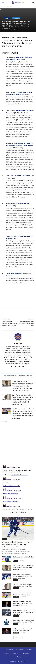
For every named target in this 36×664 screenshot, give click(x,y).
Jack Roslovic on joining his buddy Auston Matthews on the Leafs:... (22, 585)
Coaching (29, 649)
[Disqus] (18, 486)
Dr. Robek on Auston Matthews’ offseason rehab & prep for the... (22, 594)
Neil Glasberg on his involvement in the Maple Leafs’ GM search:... (23, 630)
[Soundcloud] (20, 366)
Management (19, 649)
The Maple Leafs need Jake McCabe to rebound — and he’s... (23, 558)
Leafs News (9, 6)
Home (2, 6)
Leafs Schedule (9, 649)
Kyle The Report (16, 273)
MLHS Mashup (16, 18)
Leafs (21, 64)
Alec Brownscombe (6, 546)
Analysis (4, 538)
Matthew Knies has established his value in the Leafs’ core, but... (17, 543)
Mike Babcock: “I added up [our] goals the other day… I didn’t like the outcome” (19, 145)
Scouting (6, 653)
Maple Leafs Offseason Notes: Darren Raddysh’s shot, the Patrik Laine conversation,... (22, 576)
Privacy (19, 657)
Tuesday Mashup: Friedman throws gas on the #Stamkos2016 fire (9, 323)
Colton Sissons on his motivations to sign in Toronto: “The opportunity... (23, 566)
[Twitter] (23, 366)
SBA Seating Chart (27, 653)
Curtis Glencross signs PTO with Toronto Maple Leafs (26, 323)
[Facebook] (12, 366)
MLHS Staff (7, 29)
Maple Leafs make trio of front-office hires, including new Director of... (23, 621)
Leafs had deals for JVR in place (20, 176)
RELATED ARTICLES (10, 375)
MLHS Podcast (16, 605)
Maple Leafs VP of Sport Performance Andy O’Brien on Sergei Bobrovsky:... (23, 612)
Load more (17, 637)
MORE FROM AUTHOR (25, 375)
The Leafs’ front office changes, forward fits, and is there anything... (23, 602)
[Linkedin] (16, 366)
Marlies (16, 283)
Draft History (15, 653)
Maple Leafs (22, 190)
